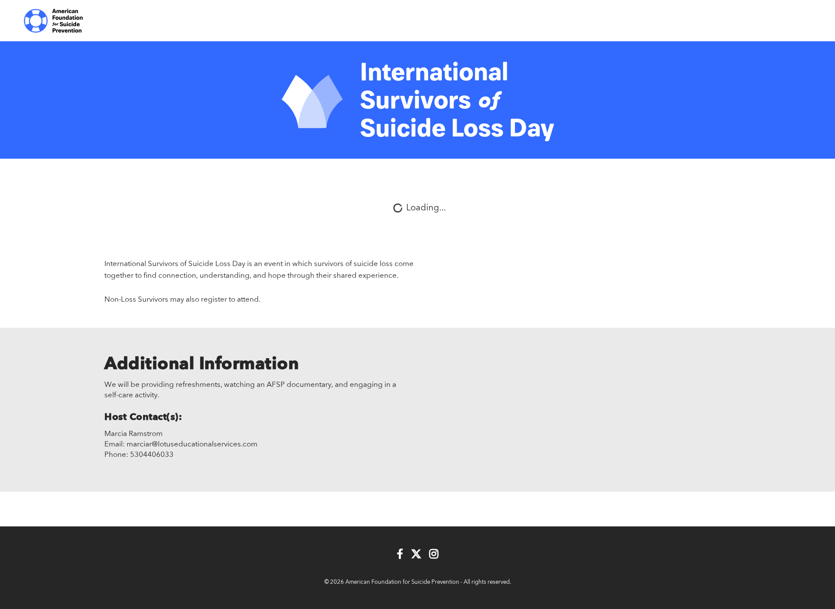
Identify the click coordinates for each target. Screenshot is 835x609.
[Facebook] (400, 554)
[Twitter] (416, 554)
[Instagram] (433, 554)
